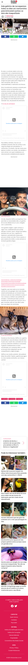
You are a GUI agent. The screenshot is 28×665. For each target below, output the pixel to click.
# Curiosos (12, 399)
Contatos (14, 620)
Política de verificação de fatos (14, 630)
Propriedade (14, 638)
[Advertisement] (14, 55)
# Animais (4, 399)
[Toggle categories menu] (2, 2)
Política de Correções (14, 632)
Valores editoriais (14, 635)
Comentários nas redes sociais (14, 640)
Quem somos (14, 617)
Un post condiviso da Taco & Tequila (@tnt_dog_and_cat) (14, 138)
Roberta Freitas (9, 15)
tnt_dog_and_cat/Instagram (9, 103)
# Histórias (19, 399)
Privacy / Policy (14, 648)
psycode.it (14, 622)
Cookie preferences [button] (14, 650)
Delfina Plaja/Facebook (5, 216)
